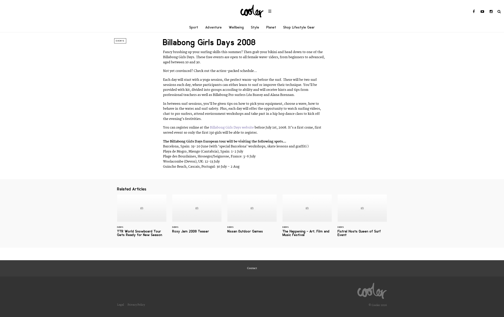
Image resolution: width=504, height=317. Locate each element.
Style (255, 27)
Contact (252, 268)
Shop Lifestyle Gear (299, 27)
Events (120, 41)
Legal (120, 304)
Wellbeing (236, 27)
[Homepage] (372, 290)
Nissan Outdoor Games (252, 216)
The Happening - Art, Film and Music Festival (307, 218)
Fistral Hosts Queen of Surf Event (362, 218)
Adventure (213, 27)
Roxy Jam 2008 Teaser (196, 216)
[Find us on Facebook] (473, 12)
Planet (271, 27)
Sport (193, 27)
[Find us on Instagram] (491, 12)
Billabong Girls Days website (232, 128)
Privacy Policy (136, 304)
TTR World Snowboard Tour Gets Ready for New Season (141, 218)
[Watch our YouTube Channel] (482, 12)
